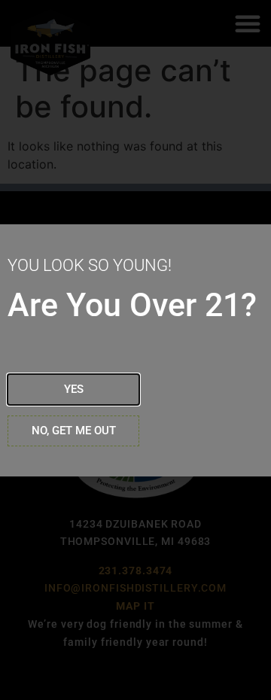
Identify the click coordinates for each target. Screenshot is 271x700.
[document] (135, 350)
